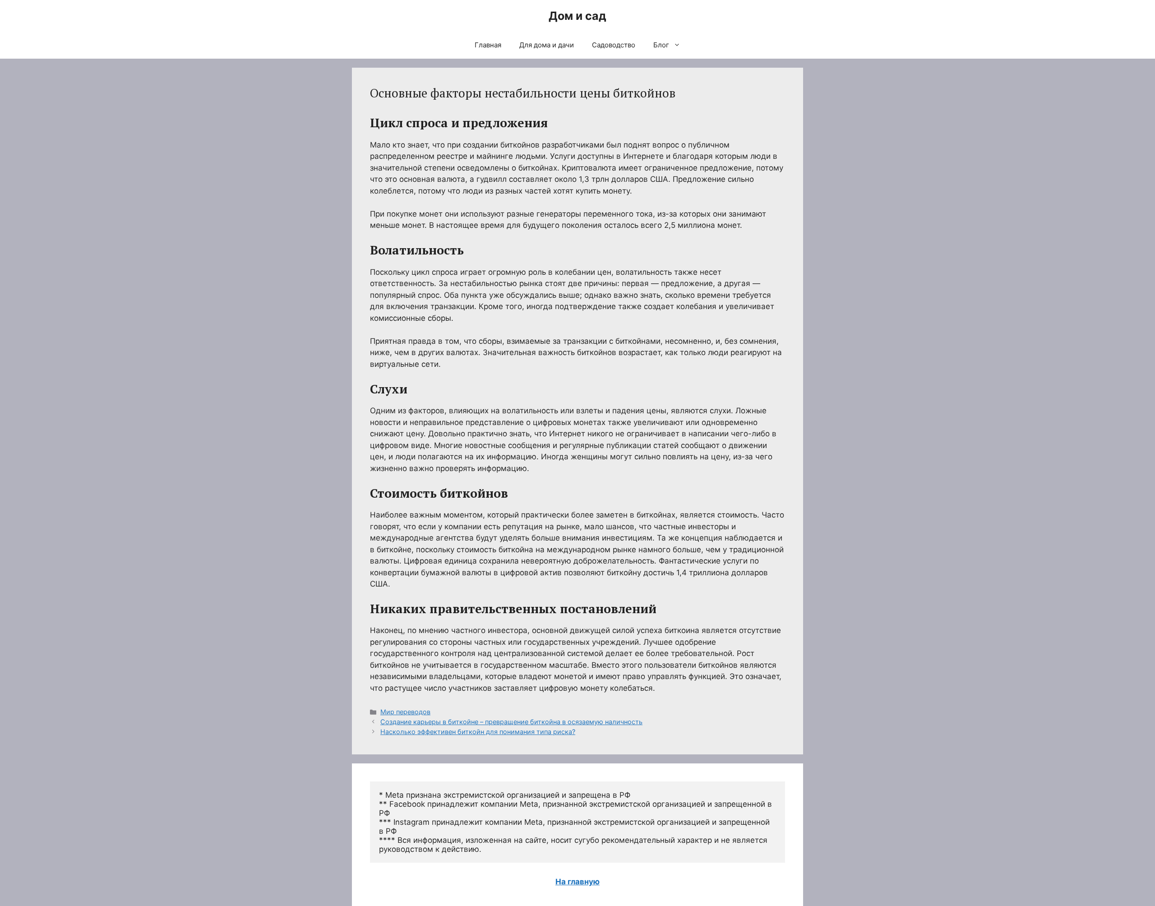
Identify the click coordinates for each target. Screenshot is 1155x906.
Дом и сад (577, 16)
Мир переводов (405, 712)
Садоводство (613, 45)
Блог (661, 45)
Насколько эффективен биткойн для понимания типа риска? (477, 731)
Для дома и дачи (546, 45)
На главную (577, 881)
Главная (488, 45)
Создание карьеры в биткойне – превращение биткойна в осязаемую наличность (511, 722)
